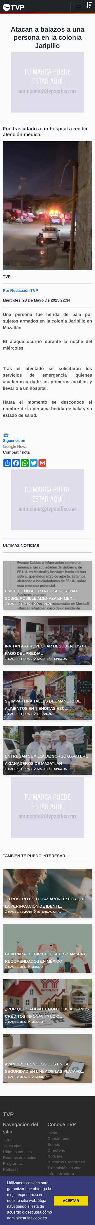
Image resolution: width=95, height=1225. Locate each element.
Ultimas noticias (17, 1152)
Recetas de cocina (19, 1158)
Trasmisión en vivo (64, 1168)
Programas (13, 1163)
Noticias (55, 1156)
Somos (54, 1144)
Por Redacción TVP (20, 290)
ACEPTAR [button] (71, 1201)
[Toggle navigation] (77, 7)
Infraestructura (61, 1174)
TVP (7, 1140)
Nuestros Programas (66, 1162)
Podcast (10, 1169)
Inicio (52, 1133)
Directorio (56, 1150)
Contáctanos (59, 1139)
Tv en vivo (12, 1146)
